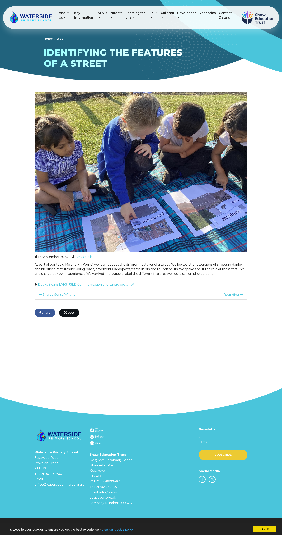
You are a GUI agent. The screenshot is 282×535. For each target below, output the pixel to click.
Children (167, 13)
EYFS (154, 13)
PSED (72, 284)
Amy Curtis (83, 257)
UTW (130, 284)
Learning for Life (135, 15)
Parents (116, 13)
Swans (53, 284)
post (70, 312)
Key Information (83, 15)
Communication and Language (101, 284)
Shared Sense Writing (59, 294)
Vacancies (208, 13)
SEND (102, 13)
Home (48, 38)
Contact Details (225, 15)
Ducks (43, 284)
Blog (60, 38)
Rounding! (231, 294)
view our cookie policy (118, 529)
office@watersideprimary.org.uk (59, 484)
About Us (64, 15)
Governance (186, 13)
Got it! (264, 529)
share (45, 312)
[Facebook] (202, 479)
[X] (212, 479)
